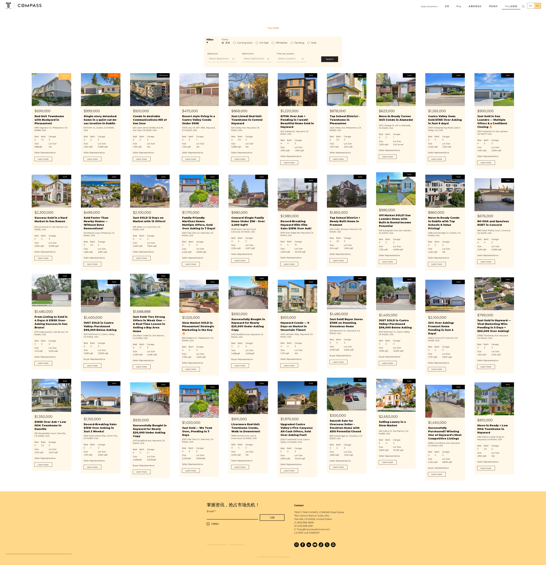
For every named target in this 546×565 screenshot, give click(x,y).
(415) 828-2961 (305, 526)
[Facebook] (302, 544)
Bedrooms (212, 54)
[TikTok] (321, 544)
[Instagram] (296, 544)
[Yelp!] (327, 544)
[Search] (523, 6)
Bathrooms (248, 54)
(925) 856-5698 (305, 522)
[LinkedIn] (308, 544)
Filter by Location (285, 54)
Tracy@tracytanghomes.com (313, 529)
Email (211, 511)
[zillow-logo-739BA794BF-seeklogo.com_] (333, 544)
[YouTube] (315, 544)
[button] (429, 6)
